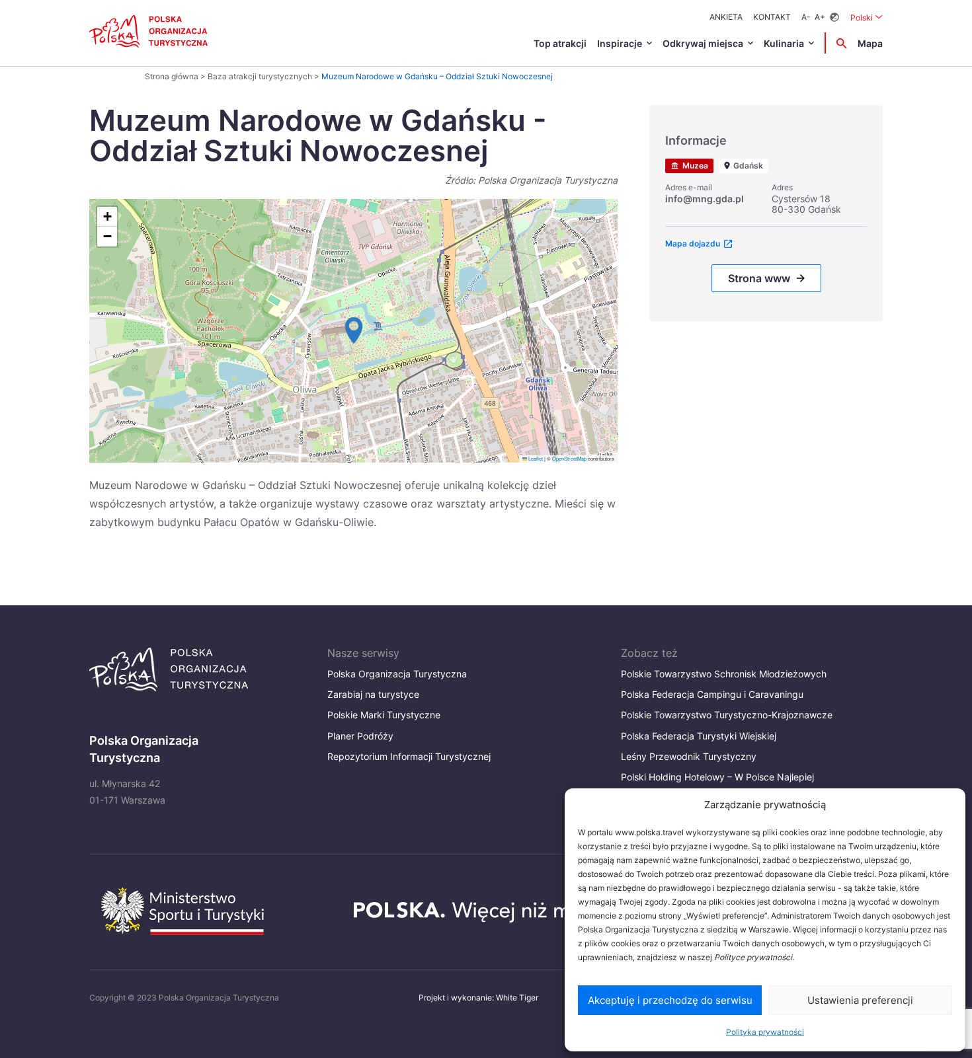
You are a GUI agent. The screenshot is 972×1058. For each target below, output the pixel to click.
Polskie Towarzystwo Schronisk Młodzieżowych (724, 673)
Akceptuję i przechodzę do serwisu (670, 1000)
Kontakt (772, 17)
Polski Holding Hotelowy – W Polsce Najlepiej (717, 776)
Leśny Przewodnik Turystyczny (688, 756)
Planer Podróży (360, 735)
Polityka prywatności (765, 1032)
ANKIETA (726, 17)
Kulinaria (784, 43)
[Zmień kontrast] (834, 17)
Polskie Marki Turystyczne (383, 714)
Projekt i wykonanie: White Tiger (478, 997)
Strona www (759, 278)
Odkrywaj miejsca (703, 43)
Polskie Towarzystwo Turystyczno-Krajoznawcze (726, 714)
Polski (866, 17)
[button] (354, 330)
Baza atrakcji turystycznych (260, 76)
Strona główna (171, 76)
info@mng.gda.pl (704, 198)
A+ (820, 17)
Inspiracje (619, 43)
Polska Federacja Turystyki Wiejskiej (698, 735)
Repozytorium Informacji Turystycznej (409, 756)
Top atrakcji (560, 43)
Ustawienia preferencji (860, 1000)
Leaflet (535, 458)
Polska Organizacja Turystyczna (397, 673)
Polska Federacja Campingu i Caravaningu (712, 694)
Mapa (870, 43)
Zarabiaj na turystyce (373, 694)
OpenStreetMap (569, 458)
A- (806, 17)
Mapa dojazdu (692, 243)
